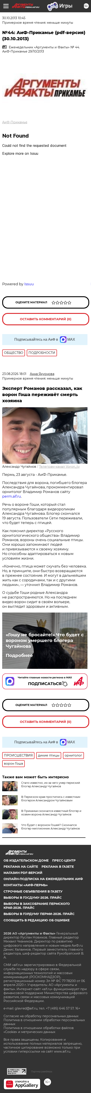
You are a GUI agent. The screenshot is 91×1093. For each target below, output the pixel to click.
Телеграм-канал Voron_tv (59, 467)
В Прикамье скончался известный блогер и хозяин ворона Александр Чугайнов (51, 812)
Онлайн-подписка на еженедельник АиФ (43, 879)
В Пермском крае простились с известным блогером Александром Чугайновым (50, 798)
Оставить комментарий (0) (45, 319)
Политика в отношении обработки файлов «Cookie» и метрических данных (39, 1030)
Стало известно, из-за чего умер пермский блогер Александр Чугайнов (50, 784)
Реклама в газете (58, 867)
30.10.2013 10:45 (13, 18)
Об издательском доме (26, 860)
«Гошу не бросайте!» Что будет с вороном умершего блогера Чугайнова (45, 640)
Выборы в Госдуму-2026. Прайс (33, 898)
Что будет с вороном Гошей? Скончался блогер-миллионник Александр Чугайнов (50, 826)
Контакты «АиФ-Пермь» (26, 885)
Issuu (29, 284)
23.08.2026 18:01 (14, 374)
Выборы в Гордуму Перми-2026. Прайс (39, 914)
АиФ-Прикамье (14, 122)
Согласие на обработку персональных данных (41, 1016)
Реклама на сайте (21, 867)
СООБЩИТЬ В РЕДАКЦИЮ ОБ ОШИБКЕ (37, 920)
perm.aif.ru (11, 496)
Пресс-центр (64, 860)
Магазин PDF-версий (23, 873)
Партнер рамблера (41, 1071)
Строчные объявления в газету (33, 891)
